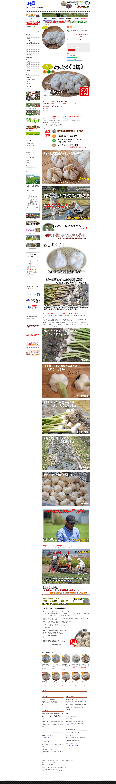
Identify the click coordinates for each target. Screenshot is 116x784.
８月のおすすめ (28, 88)
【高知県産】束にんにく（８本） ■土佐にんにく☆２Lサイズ (46, 682)
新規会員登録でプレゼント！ (33, 26)
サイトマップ (56, 10)
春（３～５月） (28, 61)
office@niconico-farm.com (61, 770)
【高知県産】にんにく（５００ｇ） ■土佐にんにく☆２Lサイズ (75, 682)
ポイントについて (29, 152)
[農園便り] (33, 183)
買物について (28, 162)
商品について (28, 160)
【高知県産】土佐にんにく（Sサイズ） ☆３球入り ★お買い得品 (75, 665)
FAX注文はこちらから (33, 18)
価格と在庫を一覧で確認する (72, 41)
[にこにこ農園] (31, 4)
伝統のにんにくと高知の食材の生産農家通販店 (35, 7)
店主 (26, 72)
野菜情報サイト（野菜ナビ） (31, 318)
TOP (27, 10)
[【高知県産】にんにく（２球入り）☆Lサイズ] (56, 658)
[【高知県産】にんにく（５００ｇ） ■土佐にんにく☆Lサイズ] (85, 676)
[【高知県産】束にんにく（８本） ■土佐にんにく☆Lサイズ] (85, 658)
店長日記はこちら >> (31, 190)
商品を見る (44, 668)
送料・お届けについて (30, 147)
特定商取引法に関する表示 (42, 782)
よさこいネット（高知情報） (31, 320)
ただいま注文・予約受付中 (30, 79)
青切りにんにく (28, 48)
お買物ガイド (28, 140)
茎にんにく (28, 52)
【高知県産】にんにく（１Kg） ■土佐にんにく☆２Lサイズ (66, 682)
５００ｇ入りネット (31, 42)
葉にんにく (28, 50)
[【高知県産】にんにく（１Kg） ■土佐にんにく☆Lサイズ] (56, 676)
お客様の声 (49, 10)
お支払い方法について (30, 145)
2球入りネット (30, 44)
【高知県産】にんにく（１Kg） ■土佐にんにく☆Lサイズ (56, 682)
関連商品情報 (28, 165)
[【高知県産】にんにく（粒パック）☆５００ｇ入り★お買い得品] (66, 658)
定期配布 (27, 81)
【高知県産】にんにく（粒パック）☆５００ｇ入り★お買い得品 (66, 665)
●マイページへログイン (79, 4)
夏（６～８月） (28, 63)
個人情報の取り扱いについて (31, 782)
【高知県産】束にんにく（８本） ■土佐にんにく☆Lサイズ (85, 665)
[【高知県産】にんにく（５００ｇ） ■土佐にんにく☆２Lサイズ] (75, 676)
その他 (29, 46)
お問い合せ (41, 10)
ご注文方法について (29, 143)
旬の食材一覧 (47, 24)
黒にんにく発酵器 (29, 168)
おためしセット (28, 83)
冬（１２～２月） (29, 67)
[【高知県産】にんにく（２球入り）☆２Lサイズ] (46, 658)
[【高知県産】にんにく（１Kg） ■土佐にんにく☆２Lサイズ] (66, 676)
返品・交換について (29, 150)
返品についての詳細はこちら (73, 53)
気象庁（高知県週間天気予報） (31, 316)
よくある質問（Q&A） (30, 157)
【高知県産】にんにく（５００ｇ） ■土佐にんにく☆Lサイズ (85, 682)
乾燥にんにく (28, 38)
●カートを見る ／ (87, 4)
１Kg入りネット (31, 40)
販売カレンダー (28, 154)
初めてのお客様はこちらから (33, 135)
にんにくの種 (28, 54)
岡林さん (27, 74)
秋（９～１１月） (29, 65)
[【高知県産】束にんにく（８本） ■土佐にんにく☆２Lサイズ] (46, 676)
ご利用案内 (34, 10)
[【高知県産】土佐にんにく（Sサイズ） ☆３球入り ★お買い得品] (75, 658)
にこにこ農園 (29, 5)
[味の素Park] (33, 336)
